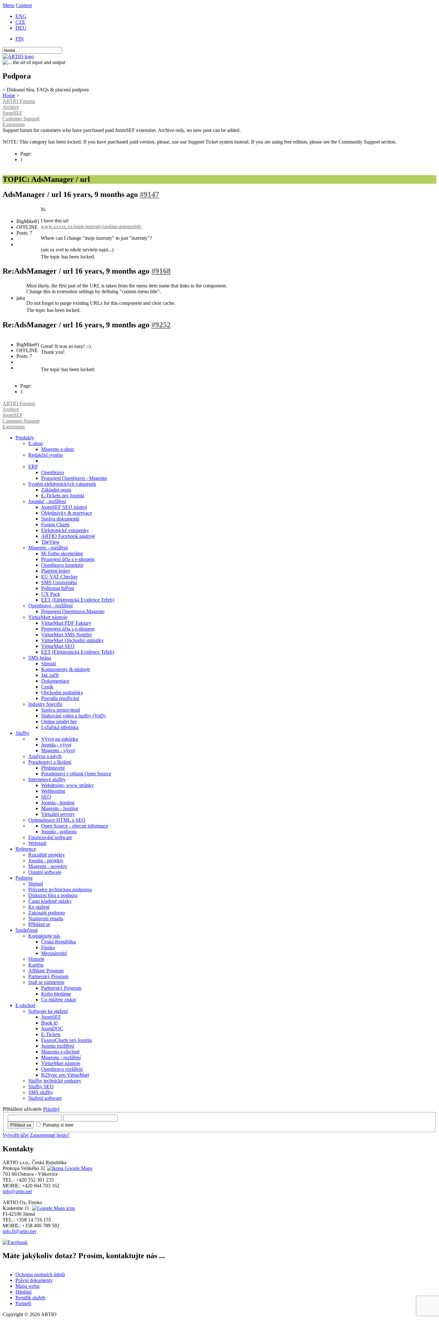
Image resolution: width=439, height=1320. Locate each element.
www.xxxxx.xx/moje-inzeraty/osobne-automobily (91, 226)
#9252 (161, 325)
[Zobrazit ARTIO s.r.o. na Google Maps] (68, 1168)
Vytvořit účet (16, 1135)
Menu (8, 5)
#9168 (161, 271)
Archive (11, 107)
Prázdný (51, 1109)
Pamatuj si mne (58, 1125)
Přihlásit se (20, 1125)
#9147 (149, 194)
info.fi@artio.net (19, 1231)
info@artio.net (17, 1191)
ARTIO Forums (19, 101)
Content (24, 5)
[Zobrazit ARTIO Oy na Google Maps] (53, 1208)
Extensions (14, 124)
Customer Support (21, 118)
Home (9, 95)
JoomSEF (12, 113)
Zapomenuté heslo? (49, 1135)
